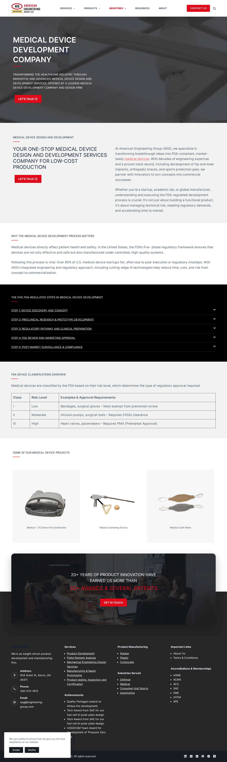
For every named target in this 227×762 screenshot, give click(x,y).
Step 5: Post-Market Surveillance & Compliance (47, 347)
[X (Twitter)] (191, 756)
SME (176, 692)
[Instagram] (208, 756)
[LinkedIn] (185, 756)
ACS (176, 684)
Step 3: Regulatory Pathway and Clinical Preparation (51, 328)
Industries (116, 8)
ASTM (177, 697)
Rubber (124, 653)
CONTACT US (198, 8)
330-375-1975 (29, 691)
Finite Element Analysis (81, 657)
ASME (177, 675)
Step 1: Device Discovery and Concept (39, 310)
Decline (32, 750)
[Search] (214, 8)
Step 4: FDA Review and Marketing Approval (43, 338)
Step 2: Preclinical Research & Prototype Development (52, 319)
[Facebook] (203, 756)
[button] (113, 310)
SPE (175, 701)
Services (66, 8)
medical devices (137, 159)
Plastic (124, 657)
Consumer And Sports (134, 688)
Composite (127, 662)
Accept (16, 750)
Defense (125, 679)
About (163, 8)
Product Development (81, 653)
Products (90, 8)
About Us (179, 653)
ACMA (177, 679)
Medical (125, 684)
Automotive (127, 692)
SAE (175, 688)
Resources (142, 8)
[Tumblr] (214, 756)
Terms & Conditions (185, 657)
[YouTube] (197, 756)
